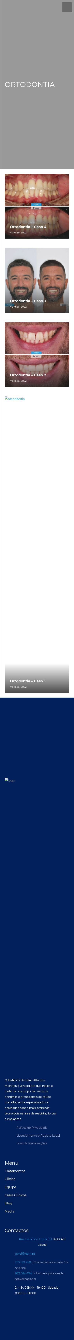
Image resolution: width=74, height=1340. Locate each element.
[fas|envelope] (10, 1253)
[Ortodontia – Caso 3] (37, 280)
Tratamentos (15, 1171)
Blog (8, 1203)
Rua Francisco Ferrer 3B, (35, 1239)
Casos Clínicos (15, 1195)
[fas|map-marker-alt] (10, 1242)
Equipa (10, 1187)
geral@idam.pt (25, 1253)
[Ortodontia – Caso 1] (37, 544)
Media (9, 1211)
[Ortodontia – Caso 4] (37, 206)
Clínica (10, 1179)
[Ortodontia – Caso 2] (37, 354)
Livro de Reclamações (31, 1143)
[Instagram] (9, 1140)
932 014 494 (23, 1273)
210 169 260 (23, 1262)
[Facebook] (9, 1132)
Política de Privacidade (32, 1127)
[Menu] (67, 7)
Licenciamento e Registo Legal (38, 1135)
